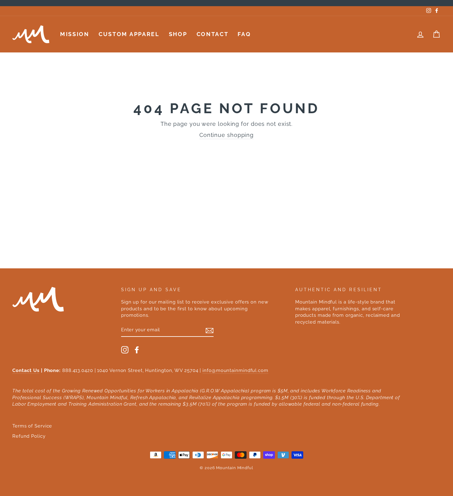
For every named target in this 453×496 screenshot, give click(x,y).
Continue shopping (226, 135)
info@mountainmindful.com (235, 370)
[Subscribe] (210, 330)
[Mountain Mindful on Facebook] (137, 349)
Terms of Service (32, 426)
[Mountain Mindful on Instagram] (125, 349)
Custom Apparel (129, 34)
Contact (213, 34)
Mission (74, 34)
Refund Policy (29, 436)
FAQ (244, 34)
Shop (178, 34)
